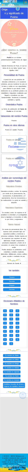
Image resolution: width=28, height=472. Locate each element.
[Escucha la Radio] (11, 1)
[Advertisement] (14, 411)
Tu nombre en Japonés (11, 372)
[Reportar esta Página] (15, 1)
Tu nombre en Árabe (12, 355)
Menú (25, 2)
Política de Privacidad (13, 465)
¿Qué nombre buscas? (19, 6)
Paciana (11, 277)
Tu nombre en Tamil (11, 376)
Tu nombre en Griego (12, 363)
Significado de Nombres (12, 4)
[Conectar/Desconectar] (4, 1)
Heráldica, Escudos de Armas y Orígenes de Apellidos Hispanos (14, 385)
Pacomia (12, 281)
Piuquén (11, 285)
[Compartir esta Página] (7, 1)
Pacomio (12, 289)
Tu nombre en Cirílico (12, 359)
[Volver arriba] (22, 395)
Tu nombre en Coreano (11, 380)
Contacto (14, 469)
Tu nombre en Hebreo (12, 368)
